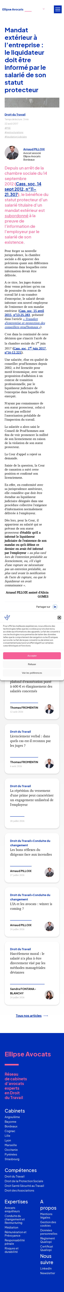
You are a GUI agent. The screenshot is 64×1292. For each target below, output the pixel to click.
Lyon (8, 1140)
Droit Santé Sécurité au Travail (24, 1185)
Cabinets (15, 1111)
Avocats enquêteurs (12, 1209)
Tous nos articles (29, 1015)
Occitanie (11, 1149)
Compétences (21, 1170)
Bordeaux (11, 1126)
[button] (59, 617)
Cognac (10, 1131)
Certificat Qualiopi (46, 1248)
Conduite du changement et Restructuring (15, 1219)
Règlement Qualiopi (47, 1239)
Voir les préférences (32, 673)
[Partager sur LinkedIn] (55, 606)
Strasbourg (12, 1159)
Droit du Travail (15, 114)
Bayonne (10, 1121)
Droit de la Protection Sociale (24, 1181)
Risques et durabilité (11, 1249)
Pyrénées (11, 1154)
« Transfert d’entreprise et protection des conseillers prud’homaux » (25, 323)
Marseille (11, 1145)
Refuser (32, 664)
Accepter (32, 655)
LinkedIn (46, 1268)
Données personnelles (48, 1231)
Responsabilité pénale (15, 1241)
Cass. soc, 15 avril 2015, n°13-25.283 (24, 313)
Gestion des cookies (48, 1223)
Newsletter (47, 1273)
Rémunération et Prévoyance (15, 1233)
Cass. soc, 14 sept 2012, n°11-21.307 (23, 189)
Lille (7, 1135)
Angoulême (12, 1117)
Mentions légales (46, 1215)
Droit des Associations (19, 1190)
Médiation (11, 1227)
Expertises (16, 1201)
